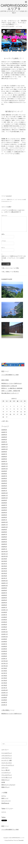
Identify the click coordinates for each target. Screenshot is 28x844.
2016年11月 (4, 692)
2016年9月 (4, 697)
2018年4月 (4, 651)
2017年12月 (4, 661)
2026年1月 (4, 442)
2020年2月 (4, 605)
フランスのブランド (6, 775)
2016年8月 (4, 700)
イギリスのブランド (6, 755)
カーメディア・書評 (6, 760)
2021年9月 (4, 559)
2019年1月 (4, 629)
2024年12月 (4, 464)
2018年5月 (4, 649)
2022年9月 (4, 529)
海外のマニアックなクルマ (8, 785)
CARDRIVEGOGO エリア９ (14, 7)
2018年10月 (4, 636)
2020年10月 (4, 585)
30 (3, 417)
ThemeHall (20, 840)
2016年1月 (4, 705)
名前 (3, 234)
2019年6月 (4, 617)
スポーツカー (4, 767)
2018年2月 (4, 656)
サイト (3, 247)
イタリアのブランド (6, 758)
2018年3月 (4, 653)
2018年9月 (4, 639)
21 (21, 411)
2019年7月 (4, 615)
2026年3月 (4, 437)
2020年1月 (4, 607)
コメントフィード (6, 801)
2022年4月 (4, 541)
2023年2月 (4, 517)
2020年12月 (4, 580)
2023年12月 (4, 493)
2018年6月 (4, 646)
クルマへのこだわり (6, 763)
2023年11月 (4, 495)
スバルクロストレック (6, 201)
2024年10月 (4, 468)
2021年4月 (4, 571)
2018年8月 (4, 641)
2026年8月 (4, 430)
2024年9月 (4, 471)
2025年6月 (4, 456)
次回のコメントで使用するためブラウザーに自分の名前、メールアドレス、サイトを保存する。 (13, 258)
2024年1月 (4, 490)
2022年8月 (4, 532)
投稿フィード (4, 798)
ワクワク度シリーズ (6, 777)
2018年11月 (4, 634)
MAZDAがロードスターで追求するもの (11, 383)
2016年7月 (4, 702)
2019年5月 (4, 619)
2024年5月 (4, 481)
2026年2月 (4, 439)
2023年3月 (4, 515)
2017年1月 (4, 688)
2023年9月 (4, 500)
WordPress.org (5, 803)
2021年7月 (4, 563)
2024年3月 (4, 486)
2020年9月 (4, 588)
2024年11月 (4, 466)
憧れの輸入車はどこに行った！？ (10, 393)
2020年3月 (4, 602)
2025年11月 (4, 447)
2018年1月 (4, 658)
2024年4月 (4, 483)
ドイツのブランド (6, 772)
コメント (4, 215)
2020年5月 (4, 597)
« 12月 (3, 421)
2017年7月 (4, 673)
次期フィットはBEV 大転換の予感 (10, 390)
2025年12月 (4, 444)
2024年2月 (4, 488)
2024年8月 (4, 473)
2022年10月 (4, 527)
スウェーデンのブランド (7, 765)
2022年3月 (4, 544)
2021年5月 (4, 568)
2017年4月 (4, 680)
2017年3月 (4, 683)
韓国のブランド (5, 787)
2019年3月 (4, 624)
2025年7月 (4, 454)
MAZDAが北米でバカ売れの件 (9, 386)
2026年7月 (4, 432)
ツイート (3, 812)
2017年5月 (4, 678)
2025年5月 (4, 459)
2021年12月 (4, 551)
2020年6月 (4, 595)
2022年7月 (4, 534)
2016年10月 (4, 695)
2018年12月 (4, 632)
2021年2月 (4, 576)
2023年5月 (4, 510)
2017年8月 (4, 671)
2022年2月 (4, 546)
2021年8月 (4, 561)
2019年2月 (4, 627)
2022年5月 (4, 539)
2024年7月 (4, 476)
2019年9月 (4, 612)
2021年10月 (4, 556)
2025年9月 (4, 451)
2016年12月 (4, 690)
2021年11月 (4, 554)
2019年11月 (4, 610)
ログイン (3, 796)
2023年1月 (4, 520)
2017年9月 (4, 668)
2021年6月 (4, 566)
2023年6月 (4, 507)
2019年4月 (4, 622)
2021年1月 (4, 578)
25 (10, 414)
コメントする (19, 26)
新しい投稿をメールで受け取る (11, 271)
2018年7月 (4, 644)
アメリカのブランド (6, 753)
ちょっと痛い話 (5, 770)
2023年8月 (4, 503)
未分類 (3, 782)
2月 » (7, 421)
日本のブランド (10, 199)
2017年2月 (4, 685)
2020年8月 (4, 590)
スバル (19, 199)
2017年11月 (4, 663)
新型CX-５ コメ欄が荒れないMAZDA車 (11, 388)
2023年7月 (4, 505)
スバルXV (23, 199)
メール (3, 241)
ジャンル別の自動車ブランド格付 (10, 374)
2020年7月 (4, 593)
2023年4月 (4, 512)
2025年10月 (4, 449)
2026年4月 (4, 434)
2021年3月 (4, 573)
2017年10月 (4, 666)
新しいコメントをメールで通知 (11, 268)
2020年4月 (4, 600)
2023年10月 (4, 498)
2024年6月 (4, 478)
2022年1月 (4, 549)
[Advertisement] (14, 177)
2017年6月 (4, 675)
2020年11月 (4, 583)
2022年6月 (4, 537)
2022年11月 (4, 524)
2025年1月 (4, 461)
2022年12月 (4, 522)
